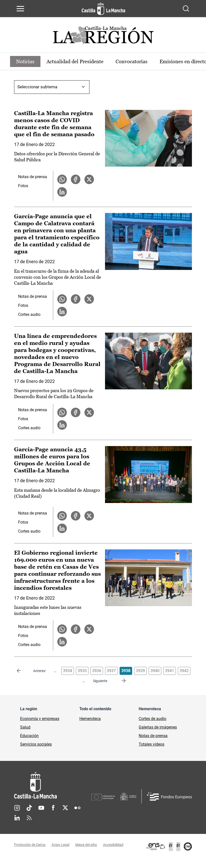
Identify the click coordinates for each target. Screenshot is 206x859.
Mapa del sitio (86, 845)
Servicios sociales (36, 744)
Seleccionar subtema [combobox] (37, 86)
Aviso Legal (60, 845)
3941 (169, 670)
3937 (111, 670)
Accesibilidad (113, 845)
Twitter (65, 808)
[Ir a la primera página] (23, 671)
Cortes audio (29, 314)
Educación (29, 735)
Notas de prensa (32, 176)
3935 (82, 670)
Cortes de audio (152, 718)
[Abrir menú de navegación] (20, 8)
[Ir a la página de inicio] (103, 8)
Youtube (41, 808)
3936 (96, 670)
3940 (155, 670)
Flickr (77, 808)
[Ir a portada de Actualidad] (103, 36)
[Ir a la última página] (120, 681)
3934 (67, 670)
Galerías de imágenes (158, 727)
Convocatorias (131, 61)
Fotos (23, 185)
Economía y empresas (39, 718)
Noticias (25, 61)
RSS (29, 818)
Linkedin (17, 818)
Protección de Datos (29, 845)
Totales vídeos (151, 744)
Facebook (53, 808)
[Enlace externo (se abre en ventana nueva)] (169, 846)
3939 (140, 670)
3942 (184, 670)
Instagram (17, 808)
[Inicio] (52, 785)
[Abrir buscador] (186, 9)
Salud (25, 727)
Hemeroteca (90, 718)
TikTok (29, 808)
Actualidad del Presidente (75, 61)
